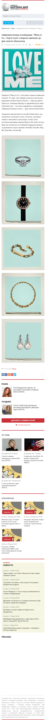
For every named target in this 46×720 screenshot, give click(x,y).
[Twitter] (15, 374)
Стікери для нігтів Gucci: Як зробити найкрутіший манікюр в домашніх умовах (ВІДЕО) (33, 459)
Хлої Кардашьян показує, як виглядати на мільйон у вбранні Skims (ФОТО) (26, 390)
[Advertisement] (23, 663)
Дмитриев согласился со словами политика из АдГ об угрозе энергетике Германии (22, 602)
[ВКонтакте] (3, 374)
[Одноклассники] (9, 374)
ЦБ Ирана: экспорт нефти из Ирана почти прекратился (18, 611)
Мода (14, 369)
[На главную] (15, 7)
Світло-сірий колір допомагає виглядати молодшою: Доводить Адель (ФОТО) (26, 407)
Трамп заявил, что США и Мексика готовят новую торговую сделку (21, 574)
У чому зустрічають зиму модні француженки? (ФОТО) (10, 485)
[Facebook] (6, 374)
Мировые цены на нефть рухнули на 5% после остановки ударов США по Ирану (11, 523)
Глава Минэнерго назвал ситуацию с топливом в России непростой (21, 629)
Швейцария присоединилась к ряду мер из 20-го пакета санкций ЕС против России (21, 620)
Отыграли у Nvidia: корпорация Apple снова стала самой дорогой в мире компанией (12, 550)
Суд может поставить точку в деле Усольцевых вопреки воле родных (21, 583)
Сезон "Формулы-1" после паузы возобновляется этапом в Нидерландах (21, 592)
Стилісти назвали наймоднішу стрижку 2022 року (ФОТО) (11, 458)
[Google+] (12, 374)
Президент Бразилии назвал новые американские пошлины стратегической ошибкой (34, 523)
